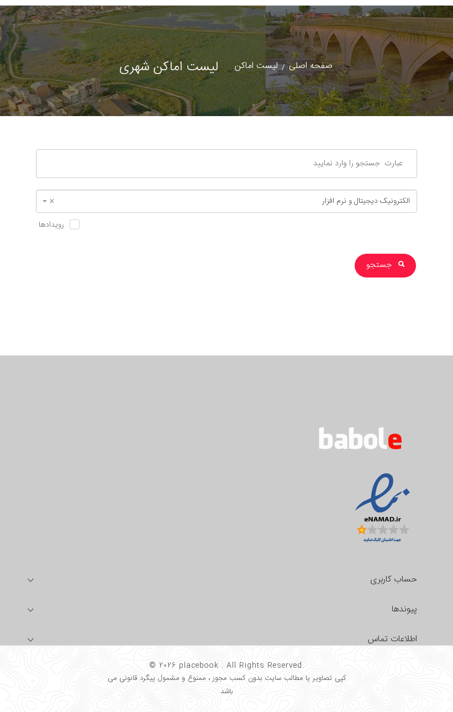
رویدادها (51, 225)
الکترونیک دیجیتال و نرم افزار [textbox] (230, 201)
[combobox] (226, 201)
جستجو (380, 265)
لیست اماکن (256, 66)
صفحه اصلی (311, 66)
